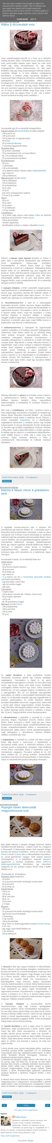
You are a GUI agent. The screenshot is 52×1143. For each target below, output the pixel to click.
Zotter (37, 215)
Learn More (22, 19)
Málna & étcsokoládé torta (17, 24)
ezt (23, 153)
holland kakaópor (14, 143)
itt (29, 395)
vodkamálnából (38, 171)
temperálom (25, 420)
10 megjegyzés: (32, 477)
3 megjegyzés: (31, 794)
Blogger (30, 1141)
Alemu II (4, 854)
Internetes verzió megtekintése (26, 1110)
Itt (2, 432)
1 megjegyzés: (31, 1093)
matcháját (5, 579)
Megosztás (7, 481)
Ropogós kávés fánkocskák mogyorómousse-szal (18, 809)
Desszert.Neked (22, 131)
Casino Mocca (21, 854)
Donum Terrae (43, 924)
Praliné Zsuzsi (20, 1117)
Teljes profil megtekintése (10, 1136)
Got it (33, 19)
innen (22, 178)
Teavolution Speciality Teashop (37, 577)
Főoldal (26, 1105)
